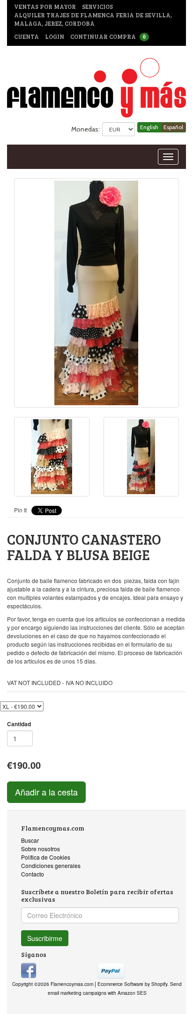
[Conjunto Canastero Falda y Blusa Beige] (96, 293)
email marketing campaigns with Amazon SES (97, 992)
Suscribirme (44, 938)
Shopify (159, 983)
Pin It (20, 510)
